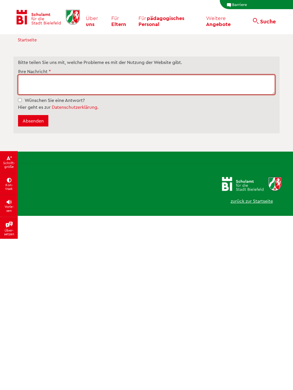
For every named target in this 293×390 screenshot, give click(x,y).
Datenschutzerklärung (74, 107)
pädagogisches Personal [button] (161, 21)
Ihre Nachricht (32, 71)
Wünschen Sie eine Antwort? (55, 100)
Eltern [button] (118, 21)
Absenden (33, 120)
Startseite (27, 39)
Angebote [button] (218, 21)
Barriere (239, 4)
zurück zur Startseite (252, 201)
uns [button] (92, 21)
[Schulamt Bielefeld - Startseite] (48, 17)
